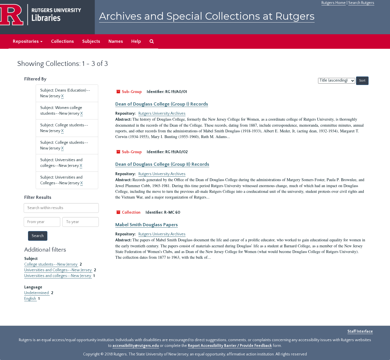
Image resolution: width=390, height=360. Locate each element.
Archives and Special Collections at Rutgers (207, 16)
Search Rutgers (361, 3)
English (30, 298)
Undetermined (37, 293)
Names (115, 41)
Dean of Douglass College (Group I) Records (161, 104)
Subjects (91, 41)
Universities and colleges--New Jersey (58, 276)
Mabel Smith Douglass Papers (146, 224)
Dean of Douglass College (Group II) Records (162, 164)
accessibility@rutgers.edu (135, 345)
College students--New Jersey (51, 264)
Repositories (26, 41)
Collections (62, 41)
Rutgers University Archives (162, 113)
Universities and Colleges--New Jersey (58, 270)
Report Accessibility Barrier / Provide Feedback (230, 345)
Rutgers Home (333, 3)
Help (136, 41)
